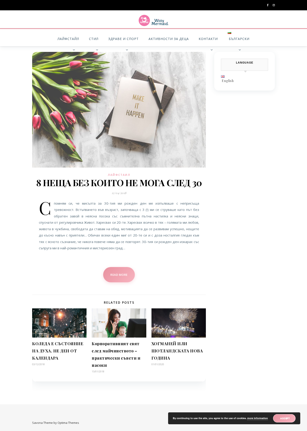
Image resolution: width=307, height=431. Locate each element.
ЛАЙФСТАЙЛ (68, 39)
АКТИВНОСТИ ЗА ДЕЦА (169, 39)
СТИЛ (93, 39)
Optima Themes (68, 423)
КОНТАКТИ (208, 39)
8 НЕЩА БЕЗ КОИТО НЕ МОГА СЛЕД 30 (119, 182)
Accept (285, 418)
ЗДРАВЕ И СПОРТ (123, 39)
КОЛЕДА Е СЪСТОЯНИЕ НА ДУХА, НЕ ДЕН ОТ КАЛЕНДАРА (57, 351)
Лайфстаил (119, 175)
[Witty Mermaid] (153, 20)
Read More (119, 275)
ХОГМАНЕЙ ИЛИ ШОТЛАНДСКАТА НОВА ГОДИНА (177, 351)
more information (257, 418)
